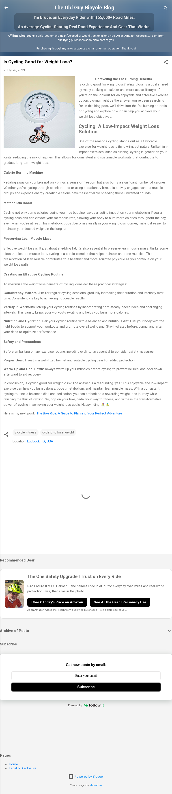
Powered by (75, 705)
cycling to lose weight (58, 432)
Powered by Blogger (89, 777)
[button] (165, 63)
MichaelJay (96, 785)
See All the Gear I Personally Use (120, 602)
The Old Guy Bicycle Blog (84, 7)
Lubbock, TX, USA (40, 441)
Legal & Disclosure (22, 768)
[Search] (165, 9)
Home (13, 764)
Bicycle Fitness (26, 432)
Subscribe (86, 687)
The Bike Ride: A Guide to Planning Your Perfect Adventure (79, 413)
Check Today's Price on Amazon (57, 602)
